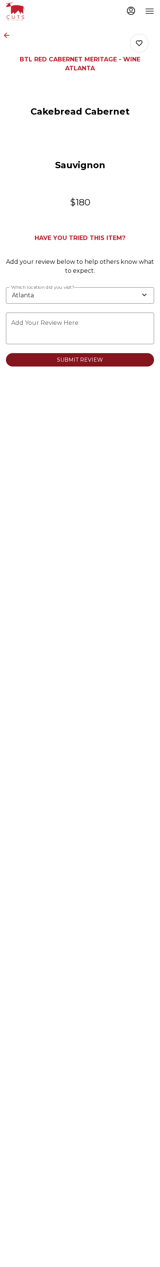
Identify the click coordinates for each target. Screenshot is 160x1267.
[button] (9, 35)
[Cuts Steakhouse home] (39, 11)
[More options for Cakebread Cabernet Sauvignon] (139, 43)
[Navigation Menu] (149, 11)
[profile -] (131, 10)
